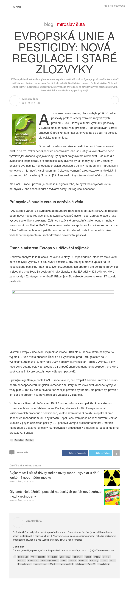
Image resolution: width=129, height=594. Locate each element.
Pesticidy (19, 440)
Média (97, 556)
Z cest (103, 560)
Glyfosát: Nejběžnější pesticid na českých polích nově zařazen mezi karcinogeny (56, 493)
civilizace (80, 564)
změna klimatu (40, 564)
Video (63, 560)
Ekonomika (65, 556)
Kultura (88, 556)
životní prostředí (66, 564)
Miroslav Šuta (71, 24)
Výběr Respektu (38, 556)
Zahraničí (83, 560)
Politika (29, 440)
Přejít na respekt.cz (114, 5)
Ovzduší (91, 564)
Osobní (106, 556)
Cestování (52, 556)
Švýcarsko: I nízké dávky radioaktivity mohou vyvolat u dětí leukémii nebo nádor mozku (53, 475)
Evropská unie (24, 564)
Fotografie (77, 556)
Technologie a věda (49, 560)
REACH (53, 564)
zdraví (112, 560)
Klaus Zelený (103, 564)
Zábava (72, 560)
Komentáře (19, 452)
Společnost (32, 560)
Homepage (23, 556)
